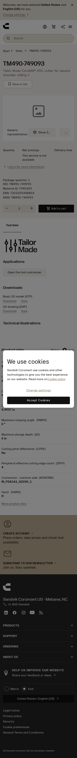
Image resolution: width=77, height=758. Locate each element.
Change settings (38, 390)
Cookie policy (56, 379)
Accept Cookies (38, 400)
